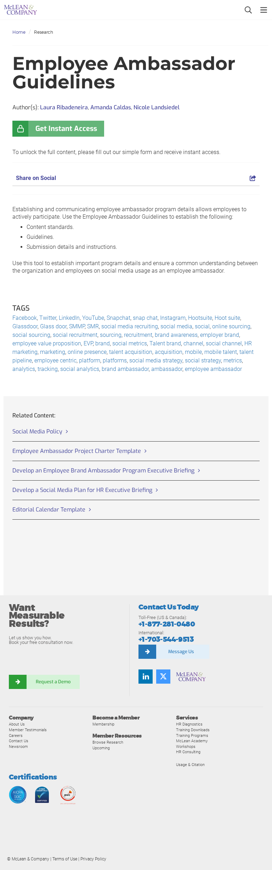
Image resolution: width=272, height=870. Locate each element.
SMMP (77, 326)
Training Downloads (193, 729)
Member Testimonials (28, 729)
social (202, 326)
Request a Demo (53, 682)
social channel (224, 343)
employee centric (55, 360)
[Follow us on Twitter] (163, 676)
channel (193, 343)
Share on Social (36, 178)
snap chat (145, 317)
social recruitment (75, 335)
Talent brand (165, 343)
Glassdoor (25, 326)
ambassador (166, 369)
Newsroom (18, 746)
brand (102, 343)
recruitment (138, 335)
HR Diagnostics (189, 724)
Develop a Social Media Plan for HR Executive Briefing (82, 490)
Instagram (173, 317)
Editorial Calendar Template (48, 509)
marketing (52, 352)
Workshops (186, 746)
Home (19, 32)
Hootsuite (200, 317)
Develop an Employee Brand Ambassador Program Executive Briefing (103, 470)
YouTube (93, 317)
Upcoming (101, 747)
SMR (93, 326)
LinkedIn (69, 317)
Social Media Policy (37, 431)
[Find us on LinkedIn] (145, 676)
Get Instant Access (66, 128)
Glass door (53, 326)
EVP (88, 343)
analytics (23, 369)
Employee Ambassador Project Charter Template (76, 451)
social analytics (79, 369)
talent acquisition (130, 352)
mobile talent (220, 352)
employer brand (219, 335)
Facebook (24, 317)
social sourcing (31, 335)
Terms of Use (64, 859)
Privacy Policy (93, 859)
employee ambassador (213, 369)
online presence (87, 352)
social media (176, 326)
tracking (48, 369)
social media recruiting (129, 326)
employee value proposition (46, 343)
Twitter (47, 317)
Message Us (181, 652)
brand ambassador (125, 369)
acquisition (168, 352)
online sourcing (231, 326)
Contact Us (18, 740)
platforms (115, 360)
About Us (17, 724)
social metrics (129, 343)
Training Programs (192, 735)
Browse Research (107, 742)
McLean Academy (192, 740)
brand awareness (176, 335)
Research (43, 32)
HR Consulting (188, 751)
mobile (193, 352)
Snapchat (118, 317)
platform (89, 360)
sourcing (110, 335)
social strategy (203, 360)
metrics (232, 360)
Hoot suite (227, 317)
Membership (103, 724)
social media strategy (155, 360)
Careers (16, 735)
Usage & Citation (190, 764)
